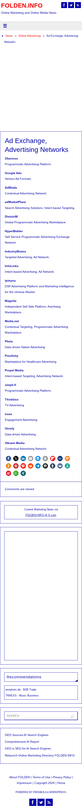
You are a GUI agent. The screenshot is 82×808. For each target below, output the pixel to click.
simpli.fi (10, 385)
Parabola (39, 792)
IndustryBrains (15, 251)
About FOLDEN (19, 777)
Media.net (12, 321)
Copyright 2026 (44, 783)
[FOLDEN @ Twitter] (71, 5)
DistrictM (11, 216)
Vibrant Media (15, 443)
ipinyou (10, 280)
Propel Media (14, 370)
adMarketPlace (15, 202)
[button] (8, 458)
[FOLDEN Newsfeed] (78, 5)
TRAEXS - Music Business (22, 695)
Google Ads (13, 173)
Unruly (9, 428)
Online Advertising (30, 35)
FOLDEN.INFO (22, 5)
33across (11, 158)
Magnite (10, 300)
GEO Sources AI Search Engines (26, 735)
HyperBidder (14, 231)
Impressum (24, 783)
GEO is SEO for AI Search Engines (28, 748)
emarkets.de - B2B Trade (20, 689)
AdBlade (11, 187)
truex (8, 414)
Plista (9, 341)
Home (9, 35)
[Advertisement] (41, 88)
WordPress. (58, 792)
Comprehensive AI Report (22, 741)
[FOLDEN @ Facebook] (64, 5)
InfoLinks (12, 266)
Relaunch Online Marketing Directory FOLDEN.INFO (40, 755)
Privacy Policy (62, 777)
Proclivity (11, 355)
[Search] (72, 717)
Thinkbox (12, 399)
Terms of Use (41, 777)
